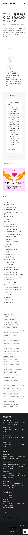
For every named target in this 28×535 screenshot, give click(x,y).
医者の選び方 (7, 367)
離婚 (5, 393)
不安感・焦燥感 (7, 332)
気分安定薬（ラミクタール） (10, 356)
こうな (23, 24)
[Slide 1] (12, 156)
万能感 (6, 372)
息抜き (5, 401)
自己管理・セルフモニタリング (10, 314)
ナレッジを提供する (8, 497)
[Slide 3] (16, 156)
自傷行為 (6, 396)
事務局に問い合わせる (8, 507)
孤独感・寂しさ (7, 390)
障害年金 (14, 377)
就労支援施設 (7, 377)
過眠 (20, 390)
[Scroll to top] (25, 532)
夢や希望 (12, 396)
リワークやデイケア (8, 382)
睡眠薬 (15, 390)
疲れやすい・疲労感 (13, 393)
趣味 (17, 359)
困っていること (15, 322)
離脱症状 (6, 406)
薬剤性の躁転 (7, 388)
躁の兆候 (11, 369)
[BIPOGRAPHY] (10, 3)
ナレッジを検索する (8, 495)
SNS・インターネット (9, 348)
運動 (5, 369)
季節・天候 (7, 345)
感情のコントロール (8, 359)
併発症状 (16, 343)
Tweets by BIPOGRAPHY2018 (11, 518)
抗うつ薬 (16, 332)
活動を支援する (7, 501)
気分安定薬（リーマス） (9, 316)
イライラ (6, 322)
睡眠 (5, 340)
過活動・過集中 (7, 343)
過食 (17, 348)
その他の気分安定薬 (7, 48)
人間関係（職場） (8, 380)
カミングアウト (18, 398)
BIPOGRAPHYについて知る (10, 499)
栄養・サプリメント (8, 398)
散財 (5, 324)
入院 (19, 351)
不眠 (5, 361)
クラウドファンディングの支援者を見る (13, 503)
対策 (12, 24)
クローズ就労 (20, 396)
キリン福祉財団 (7, 473)
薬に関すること (16, 24)
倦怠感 (13, 351)
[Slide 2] (14, 156)
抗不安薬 (21, 385)
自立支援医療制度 (8, 404)
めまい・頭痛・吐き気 (14, 361)
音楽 (13, 345)
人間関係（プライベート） (10, 335)
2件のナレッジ (16, 422)
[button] (24, 3)
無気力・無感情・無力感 (9, 353)
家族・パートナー (13, 324)
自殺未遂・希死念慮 (14, 340)
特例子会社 (12, 401)
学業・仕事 (7, 327)
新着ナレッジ (13, 406)
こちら (12, 487)
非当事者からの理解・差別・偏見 (11, 319)
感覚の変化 (16, 380)
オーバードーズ (16, 367)
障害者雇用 (15, 388)
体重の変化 (6, 385)
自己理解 (14, 327)
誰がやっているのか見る (9, 505)
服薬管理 (6, 351)
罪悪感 (17, 364)
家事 (21, 388)
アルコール (17, 382)
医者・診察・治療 (12, 111)
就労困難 (19, 369)
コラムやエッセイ (12, 109)
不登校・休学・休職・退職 (10, 330)
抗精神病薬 (21, 330)
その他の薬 (14, 385)
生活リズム (13, 372)
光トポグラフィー (18, 404)
